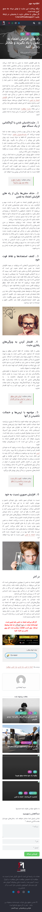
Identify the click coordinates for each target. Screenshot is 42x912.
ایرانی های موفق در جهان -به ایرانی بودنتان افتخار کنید (21, 399)
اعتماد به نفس (30, 534)
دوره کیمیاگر (20, 625)
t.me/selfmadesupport (24, 17)
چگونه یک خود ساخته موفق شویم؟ (26, 776)
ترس (38, 453)
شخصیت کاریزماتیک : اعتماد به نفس (25, 797)
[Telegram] (19, 23)
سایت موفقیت (26, 109)
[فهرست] (39, 23)
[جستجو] (34, 23)
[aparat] (9, 23)
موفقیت (8, 667)
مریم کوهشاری (21, 687)
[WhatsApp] (12, 23)
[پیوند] (3, 23)
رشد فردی (21, 667)
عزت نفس (14, 667)
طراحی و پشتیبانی (25, 908)
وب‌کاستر (14, 908)
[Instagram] (15, 23)
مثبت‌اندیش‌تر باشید (20, 134)
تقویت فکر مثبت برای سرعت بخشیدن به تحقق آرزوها (20, 481)
